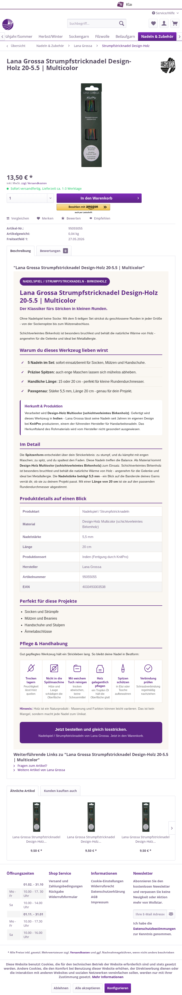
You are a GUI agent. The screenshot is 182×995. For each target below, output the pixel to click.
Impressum (100, 902)
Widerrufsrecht (102, 886)
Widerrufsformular (63, 897)
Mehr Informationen (107, 977)
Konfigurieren (117, 988)
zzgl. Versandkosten (34, 183)
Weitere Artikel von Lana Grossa (41, 770)
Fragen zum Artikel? (32, 765)
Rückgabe (56, 891)
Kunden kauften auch (60, 791)
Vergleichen (19, 218)
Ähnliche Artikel (22, 791)
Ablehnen (61, 988)
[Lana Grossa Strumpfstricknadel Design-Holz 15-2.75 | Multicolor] (146, 817)
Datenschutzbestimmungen (154, 929)
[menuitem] (97, 23)
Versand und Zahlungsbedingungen (66, 883)
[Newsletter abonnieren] (171, 914)
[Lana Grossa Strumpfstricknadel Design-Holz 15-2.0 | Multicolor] (36, 817)
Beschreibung (20, 251)
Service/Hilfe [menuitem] (165, 13)
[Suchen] (121, 23)
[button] (83, 209)
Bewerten (74, 218)
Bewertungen (53, 251)
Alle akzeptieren (87, 988)
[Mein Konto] (164, 23)
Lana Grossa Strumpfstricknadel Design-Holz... (36, 839)
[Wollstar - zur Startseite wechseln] (7, 24)
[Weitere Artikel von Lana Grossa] (168, 65)
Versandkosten (80, 952)
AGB (94, 897)
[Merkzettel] (153, 23)
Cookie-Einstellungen (107, 881)
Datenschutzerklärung (108, 891)
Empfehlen (101, 218)
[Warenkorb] (174, 23)
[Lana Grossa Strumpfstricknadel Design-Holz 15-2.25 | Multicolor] (91, 817)
